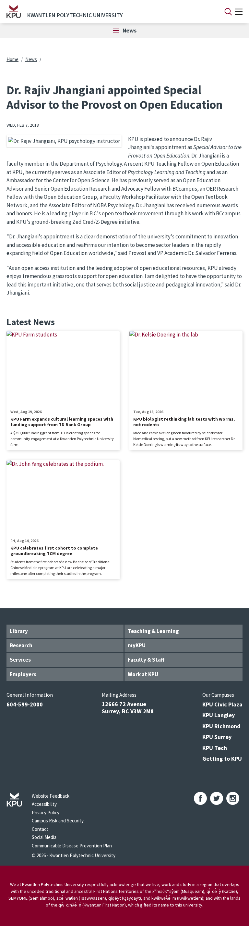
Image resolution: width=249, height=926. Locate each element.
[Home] (13, 11)
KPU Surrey (216, 737)
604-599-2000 (24, 704)
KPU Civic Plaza (222, 704)
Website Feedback (50, 796)
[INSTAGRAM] (232, 798)
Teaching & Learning (153, 631)
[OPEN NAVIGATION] (239, 12)
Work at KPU (143, 674)
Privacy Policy (45, 812)
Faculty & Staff (146, 659)
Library (19, 631)
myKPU (137, 645)
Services (20, 659)
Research (21, 645)
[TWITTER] (216, 798)
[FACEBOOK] (200, 798)
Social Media (44, 837)
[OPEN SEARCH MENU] (228, 12)
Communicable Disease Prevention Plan (72, 846)
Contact (40, 829)
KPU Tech (214, 748)
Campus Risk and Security (58, 821)
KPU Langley (218, 715)
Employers (23, 674)
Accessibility (44, 804)
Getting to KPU (222, 758)
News (31, 59)
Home (12, 59)
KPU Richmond (221, 726)
